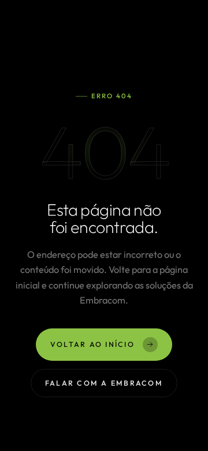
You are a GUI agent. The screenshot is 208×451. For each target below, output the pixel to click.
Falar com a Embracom (104, 382)
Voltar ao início (92, 343)
